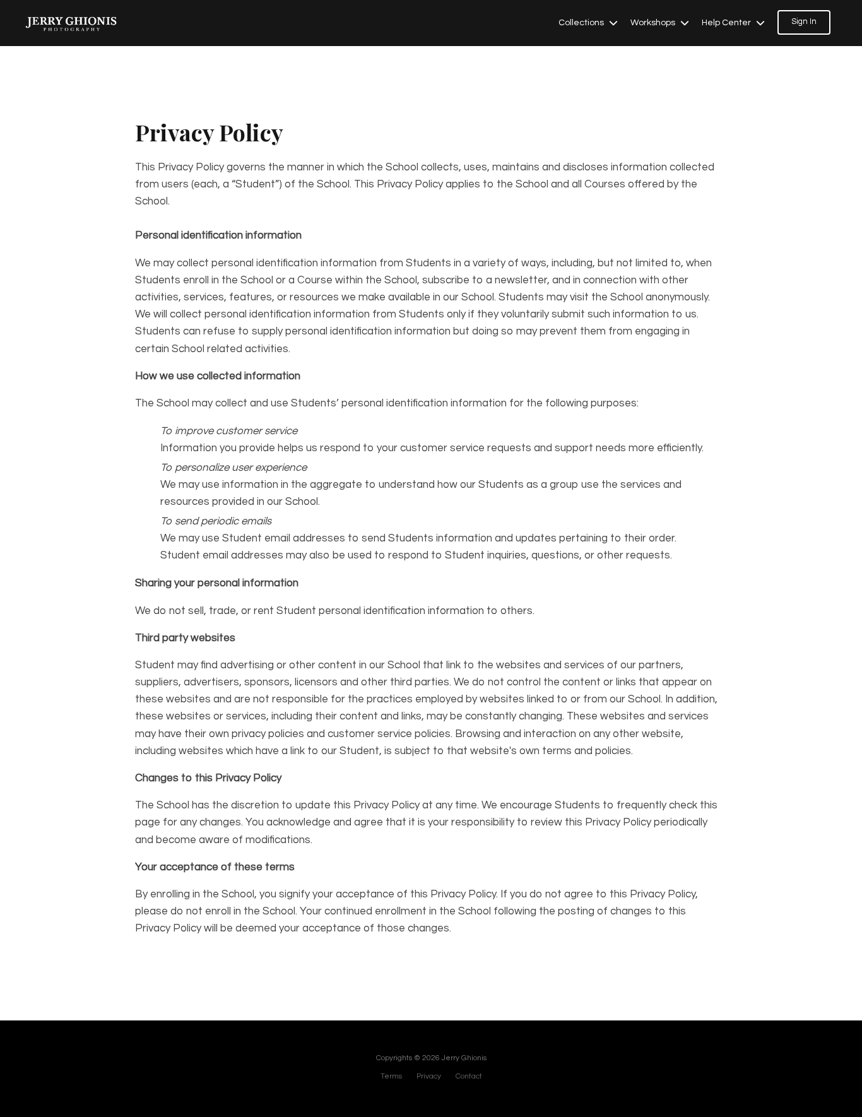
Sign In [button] (804, 22)
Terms (391, 1076)
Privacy (428, 1076)
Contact (469, 1076)
